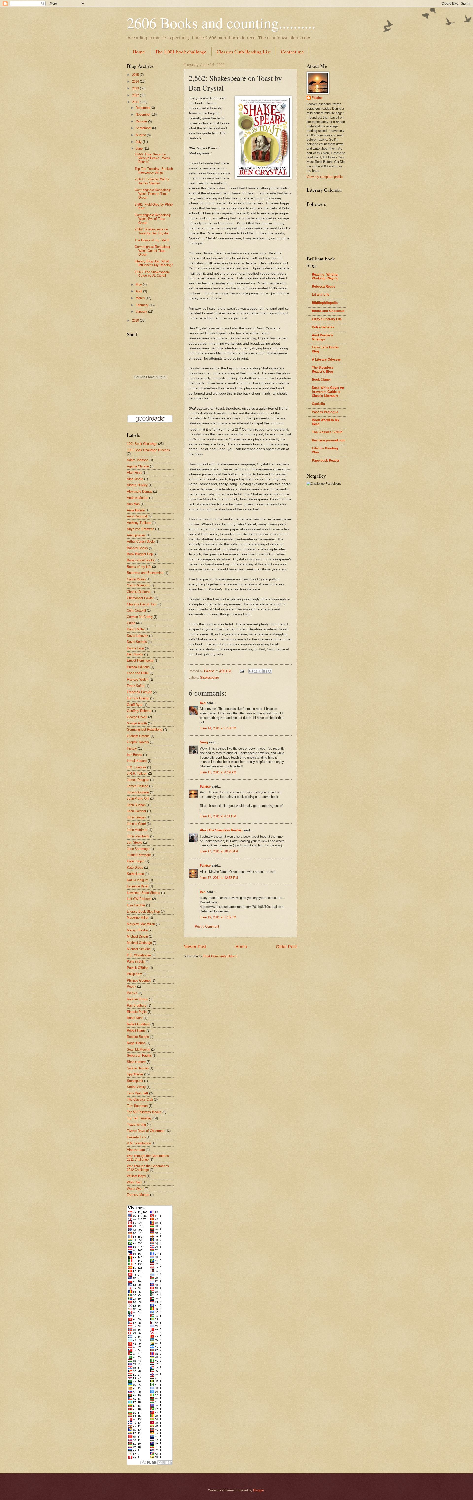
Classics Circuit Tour (141, 604)
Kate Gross (135, 867)
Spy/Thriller (135, 1074)
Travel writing (136, 1124)
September (144, 128)
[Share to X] (260, 671)
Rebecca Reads (323, 286)
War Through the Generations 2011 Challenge (148, 1157)
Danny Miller (136, 629)
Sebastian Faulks (139, 1055)
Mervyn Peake (137, 930)
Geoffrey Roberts (139, 711)
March (141, 298)
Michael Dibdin (137, 936)
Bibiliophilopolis (325, 303)
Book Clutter (321, 379)
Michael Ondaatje (139, 943)
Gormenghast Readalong (144, 729)
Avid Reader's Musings (322, 337)
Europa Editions (138, 667)
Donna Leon (135, 648)
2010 (136, 320)
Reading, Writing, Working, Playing (325, 276)
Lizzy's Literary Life (327, 319)
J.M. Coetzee (136, 767)
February (142, 305)
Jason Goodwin (138, 792)
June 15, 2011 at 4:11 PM (218, 816)
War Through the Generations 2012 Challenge (148, 1168)
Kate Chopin (135, 861)
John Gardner (136, 811)
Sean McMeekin (138, 1049)
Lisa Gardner (136, 905)
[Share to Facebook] (264, 671)
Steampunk (135, 1081)
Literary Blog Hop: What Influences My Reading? (154, 263)
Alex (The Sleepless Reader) (221, 830)
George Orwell (137, 717)
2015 (136, 75)
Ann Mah (133, 504)
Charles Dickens (138, 592)
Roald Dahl (134, 1018)
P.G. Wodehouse (139, 955)
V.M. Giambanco (139, 1143)
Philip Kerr (134, 974)
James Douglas (138, 780)
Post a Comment (207, 926)
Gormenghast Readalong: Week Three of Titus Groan (153, 193)
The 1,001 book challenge (180, 51)
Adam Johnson (137, 460)
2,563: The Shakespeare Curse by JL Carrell (152, 273)
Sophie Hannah (138, 1068)
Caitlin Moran (136, 579)
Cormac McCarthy (140, 617)
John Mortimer (137, 830)
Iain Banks (134, 755)
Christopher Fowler (140, 598)
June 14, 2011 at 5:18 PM (218, 728)
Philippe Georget (139, 980)
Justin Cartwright (139, 855)
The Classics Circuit (327, 432)
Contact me (292, 51)
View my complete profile (325, 177)
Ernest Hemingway (140, 660)
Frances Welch (137, 679)
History (132, 748)
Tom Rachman (137, 1106)
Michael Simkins (139, 949)
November (143, 114)
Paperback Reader (325, 460)
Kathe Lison (135, 874)
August (141, 135)
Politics (132, 993)
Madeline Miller (137, 917)
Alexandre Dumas (139, 491)
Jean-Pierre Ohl (138, 798)
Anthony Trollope (139, 523)
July (139, 142)
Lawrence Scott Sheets (143, 893)
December (143, 108)
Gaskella (318, 404)
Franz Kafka (135, 686)
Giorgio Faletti (137, 723)
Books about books (140, 560)
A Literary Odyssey (326, 359)
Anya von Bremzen (140, 529)
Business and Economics (145, 573)
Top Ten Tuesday (139, 1118)
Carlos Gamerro (138, 585)
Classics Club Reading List (244, 51)
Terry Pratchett (137, 1093)
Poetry (131, 986)
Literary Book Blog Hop (143, 911)
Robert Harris (136, 1030)
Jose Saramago (138, 849)
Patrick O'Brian (137, 968)
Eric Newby (135, 654)
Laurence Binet (137, 886)
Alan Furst (134, 472)
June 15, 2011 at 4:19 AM (218, 772)
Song (204, 742)
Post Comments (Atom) (220, 956)
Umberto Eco (136, 1137)
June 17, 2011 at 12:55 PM (219, 877)
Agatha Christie (138, 466)
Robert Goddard (138, 1024)
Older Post (286, 946)
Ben (203, 892)
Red (203, 703)
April (139, 291)
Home (139, 51)
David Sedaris (137, 642)
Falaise (205, 786)
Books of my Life (139, 567)
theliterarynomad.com (328, 440)
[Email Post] (241, 671)
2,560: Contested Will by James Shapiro (152, 181)
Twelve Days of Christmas (145, 1131)
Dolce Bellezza (323, 327)
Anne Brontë (136, 510)
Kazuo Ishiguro (137, 880)
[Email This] (250, 671)
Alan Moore (135, 479)
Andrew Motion (137, 498)
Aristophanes (136, 535)
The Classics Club (140, 1099)
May (139, 284)
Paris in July (136, 961)
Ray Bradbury (136, 1005)
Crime (131, 623)
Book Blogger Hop (140, 554)
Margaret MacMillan (141, 924)
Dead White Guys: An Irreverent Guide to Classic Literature (328, 391)
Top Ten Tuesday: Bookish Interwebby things (154, 170)
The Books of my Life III (152, 240)
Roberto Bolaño (138, 1037)
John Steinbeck (138, 836)
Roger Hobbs (136, 1043)
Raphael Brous (137, 999)
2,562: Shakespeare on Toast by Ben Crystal (152, 231)
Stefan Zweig (136, 1087)
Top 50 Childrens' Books (144, 1112)
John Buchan (136, 805)
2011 (136, 102)
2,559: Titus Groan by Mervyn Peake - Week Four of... (152, 158)
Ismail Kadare (137, 761)
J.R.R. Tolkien (137, 773)
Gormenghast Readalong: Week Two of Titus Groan (153, 218)
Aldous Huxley (137, 485)
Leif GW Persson (139, 899)
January (142, 311)
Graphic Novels (138, 742)
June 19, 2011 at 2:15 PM (218, 917)
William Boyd (136, 1176)
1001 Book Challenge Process (148, 450)
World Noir (134, 1182)
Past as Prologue (325, 412)
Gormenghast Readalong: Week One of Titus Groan (153, 250)
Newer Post (195, 946)
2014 (136, 81)
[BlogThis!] (255, 671)
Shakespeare (209, 677)
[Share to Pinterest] (269, 671)
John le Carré (136, 824)
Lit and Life (320, 294)
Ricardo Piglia (137, 1012)
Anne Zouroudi (137, 516)
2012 (136, 95)
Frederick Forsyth (139, 692)
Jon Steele (134, 842)
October (142, 121)
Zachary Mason (138, 1195)
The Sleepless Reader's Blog (322, 369)
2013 (136, 88)
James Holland (137, 786)
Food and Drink (138, 673)
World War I (135, 1188)
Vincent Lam (136, 1150)
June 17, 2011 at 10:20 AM (219, 851)
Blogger (258, 1490)
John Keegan (136, 817)
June (140, 148)
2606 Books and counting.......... (221, 23)
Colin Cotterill (136, 610)
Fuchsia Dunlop (138, 698)
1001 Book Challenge (142, 444)
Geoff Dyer (134, 705)
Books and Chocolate (328, 311)
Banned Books (137, 548)
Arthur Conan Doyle (141, 541)
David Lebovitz (137, 636)
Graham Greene (138, 736)
